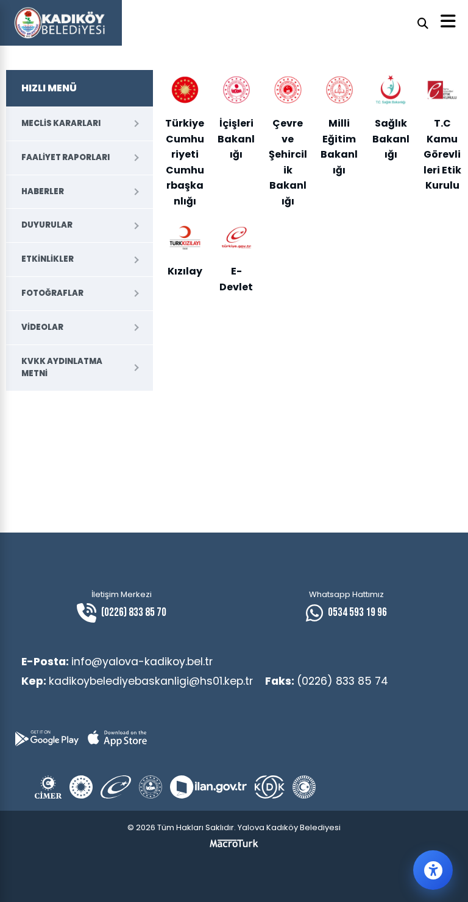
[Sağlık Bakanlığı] (390, 89)
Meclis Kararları (61, 123)
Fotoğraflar (52, 293)
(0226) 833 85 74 (326, 681)
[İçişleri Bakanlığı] (236, 89)
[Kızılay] (184, 237)
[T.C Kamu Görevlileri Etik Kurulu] (441, 89)
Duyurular (47, 225)
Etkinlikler (47, 259)
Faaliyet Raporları (65, 157)
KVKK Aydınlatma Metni (61, 367)
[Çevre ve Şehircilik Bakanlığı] (287, 89)
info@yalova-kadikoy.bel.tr (117, 661)
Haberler (42, 191)
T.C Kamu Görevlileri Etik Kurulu (442, 154)
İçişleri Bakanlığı (236, 138)
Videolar (42, 327)
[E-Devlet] (236, 237)
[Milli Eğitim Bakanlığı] (339, 89)
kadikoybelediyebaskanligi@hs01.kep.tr (137, 681)
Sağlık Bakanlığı (391, 138)
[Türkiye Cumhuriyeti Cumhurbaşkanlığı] (184, 89)
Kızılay (185, 271)
